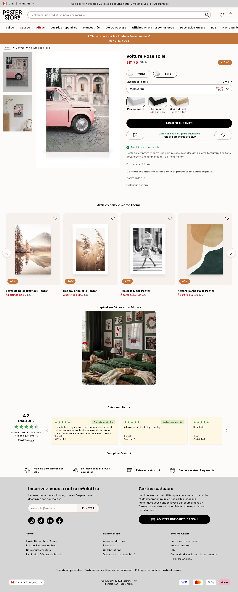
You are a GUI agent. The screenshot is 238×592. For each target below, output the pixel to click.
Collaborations (112, 550)
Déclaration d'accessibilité (119, 554)
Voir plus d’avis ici (119, 453)
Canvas (20, 47)
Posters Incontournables (41, 545)
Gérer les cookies (181, 559)
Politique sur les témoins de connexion (108, 570)
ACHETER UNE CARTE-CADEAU (177, 519)
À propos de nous (114, 541)
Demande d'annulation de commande (194, 554)
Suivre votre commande (185, 541)
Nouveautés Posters (38, 550)
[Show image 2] (17, 113)
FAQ (173, 550)
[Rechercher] (207, 15)
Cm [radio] (225, 81)
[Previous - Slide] (123, 105)
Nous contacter (180, 545)
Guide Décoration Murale (41, 541)
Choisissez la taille (137, 81)
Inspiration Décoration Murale (44, 554)
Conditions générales (69, 570)
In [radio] (231, 81)
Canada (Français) (26, 582)
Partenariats (110, 545)
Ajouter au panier (179, 123)
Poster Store (127, 581)
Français (24, 3)
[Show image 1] (17, 72)
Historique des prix (137, 185)
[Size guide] (135, 135)
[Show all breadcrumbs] (7, 48)
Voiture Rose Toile (39, 47)
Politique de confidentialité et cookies (158, 570)
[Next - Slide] (235, 105)
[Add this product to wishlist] (223, 135)
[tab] (221, 15)
